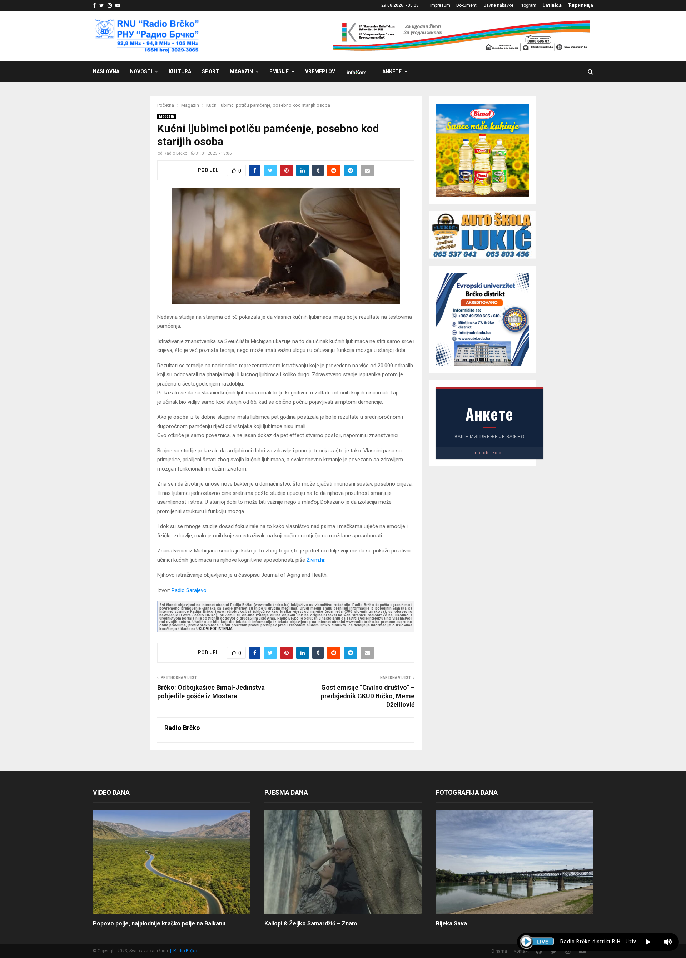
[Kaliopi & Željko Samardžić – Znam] (343, 862)
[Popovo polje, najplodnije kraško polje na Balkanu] (171, 862)
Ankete (392, 71)
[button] (648, 942)
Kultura (180, 71)
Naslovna (106, 71)
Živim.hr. (316, 560)
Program (528, 5)
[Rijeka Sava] (514, 862)
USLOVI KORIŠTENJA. (215, 629)
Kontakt (521, 951)
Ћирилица (580, 5)
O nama (499, 951)
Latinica (552, 5)
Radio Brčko (175, 153)
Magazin (241, 71)
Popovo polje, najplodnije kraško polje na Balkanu (159, 923)
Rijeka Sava (451, 923)
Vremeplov (320, 71)
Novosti (141, 71)
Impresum (440, 5)
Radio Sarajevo (189, 590)
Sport (210, 71)
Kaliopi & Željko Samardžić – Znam (310, 923)
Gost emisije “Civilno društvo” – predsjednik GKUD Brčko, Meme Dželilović (367, 696)
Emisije (279, 71)
